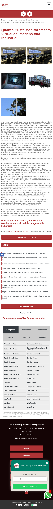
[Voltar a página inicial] (4, 5)
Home (26, 448)
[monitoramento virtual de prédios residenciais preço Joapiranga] (13, 81)
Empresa (26, 455)
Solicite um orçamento (26, 237)
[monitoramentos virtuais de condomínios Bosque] (39, 55)
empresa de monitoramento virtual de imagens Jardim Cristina (24, 277)
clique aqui (26, 231)
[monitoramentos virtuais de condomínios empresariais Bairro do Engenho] (13, 55)
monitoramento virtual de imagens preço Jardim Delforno (22, 268)
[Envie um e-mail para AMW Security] (29, 14)
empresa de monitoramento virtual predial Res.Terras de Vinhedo (25, 292)
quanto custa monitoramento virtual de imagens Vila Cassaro (23, 253)
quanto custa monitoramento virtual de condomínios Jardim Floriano (26, 264)
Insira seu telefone (30, 474)
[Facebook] (26, 492)
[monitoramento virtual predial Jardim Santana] (13, 107)
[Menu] (49, 5)
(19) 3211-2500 (14, 231)
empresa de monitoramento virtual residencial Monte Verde (22, 273)
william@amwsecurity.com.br (27, 438)
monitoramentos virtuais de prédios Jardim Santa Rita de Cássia (24, 281)
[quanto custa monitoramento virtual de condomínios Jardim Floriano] (39, 81)
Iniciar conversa (30, 486)
